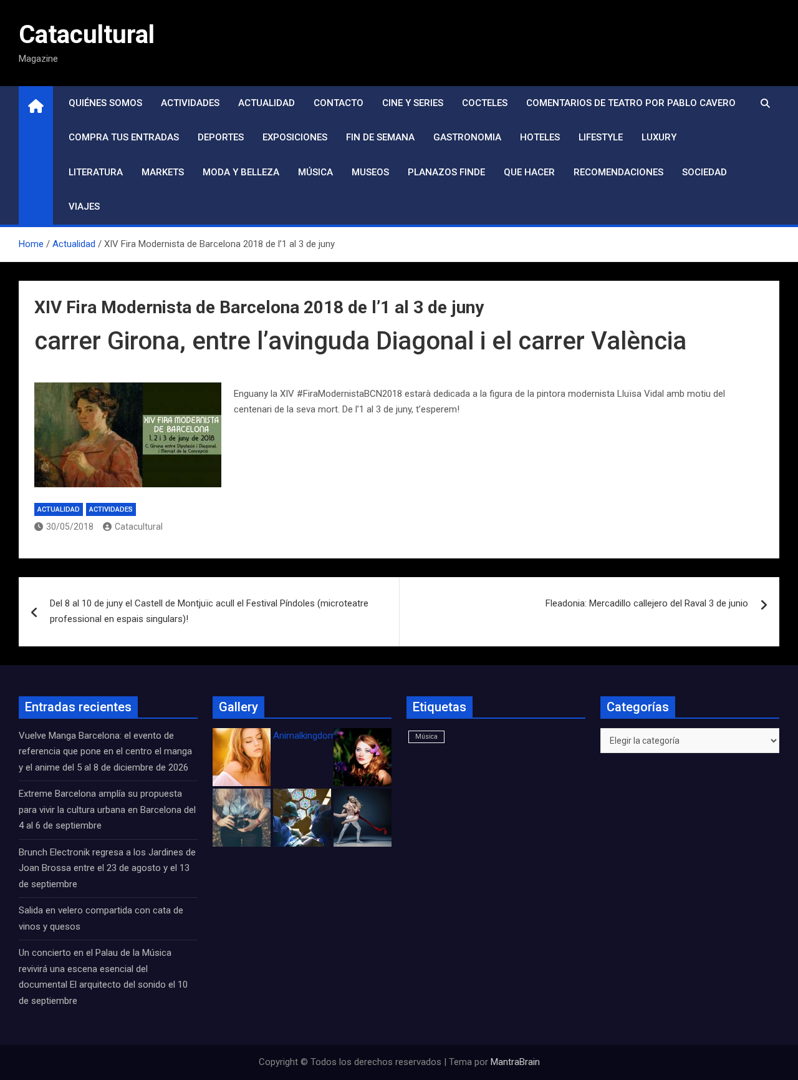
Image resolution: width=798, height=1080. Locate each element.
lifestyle (601, 137)
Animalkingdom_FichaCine (327, 735)
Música (315, 172)
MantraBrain (515, 1062)
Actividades (190, 103)
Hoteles (540, 137)
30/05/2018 (70, 527)
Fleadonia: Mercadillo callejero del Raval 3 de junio (647, 603)
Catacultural (87, 34)
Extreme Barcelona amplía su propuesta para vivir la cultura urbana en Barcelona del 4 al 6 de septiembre (107, 809)
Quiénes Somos (105, 103)
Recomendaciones (618, 172)
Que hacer (529, 172)
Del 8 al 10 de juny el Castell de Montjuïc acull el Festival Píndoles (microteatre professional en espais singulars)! (209, 611)
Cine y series (412, 103)
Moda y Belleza (241, 172)
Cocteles (484, 103)
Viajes (84, 206)
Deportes (221, 137)
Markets (163, 172)
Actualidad (266, 103)
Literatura (96, 172)
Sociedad (704, 172)
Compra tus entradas (124, 137)
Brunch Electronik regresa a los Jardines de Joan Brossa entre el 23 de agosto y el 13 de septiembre (107, 868)
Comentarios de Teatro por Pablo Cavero (631, 103)
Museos (370, 172)
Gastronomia (467, 137)
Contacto (338, 103)
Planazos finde (446, 172)
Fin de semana (380, 137)
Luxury (659, 137)
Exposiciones (294, 137)
